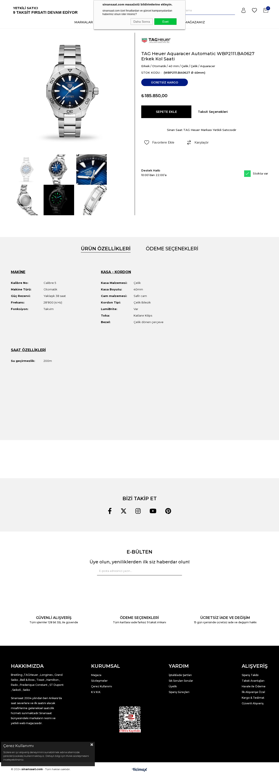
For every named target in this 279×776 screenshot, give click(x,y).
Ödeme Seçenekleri (172, 249)
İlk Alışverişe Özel (254, 692)
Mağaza (96, 675)
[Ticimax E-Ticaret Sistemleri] (139, 769)
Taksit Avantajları (253, 680)
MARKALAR (83, 22)
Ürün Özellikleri (106, 249)
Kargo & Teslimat (253, 697)
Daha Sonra (141, 21)
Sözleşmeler (99, 680)
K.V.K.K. (96, 692)
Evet (165, 21)
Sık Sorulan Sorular (181, 680)
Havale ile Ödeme (253, 686)
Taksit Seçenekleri (213, 112)
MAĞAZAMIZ (194, 22)
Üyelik (173, 686)
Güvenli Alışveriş (253, 703)
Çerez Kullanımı (101, 686)
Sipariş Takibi (250, 675)
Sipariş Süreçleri (179, 692)
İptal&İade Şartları (180, 675)
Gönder (176, 571)
